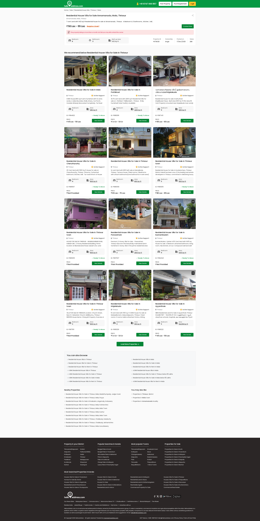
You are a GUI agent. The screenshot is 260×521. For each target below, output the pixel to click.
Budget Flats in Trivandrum (106, 452)
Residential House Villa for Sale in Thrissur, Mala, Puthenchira (87, 405)
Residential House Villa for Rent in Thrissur (83, 367)
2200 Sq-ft (138, 110)
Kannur (66, 465)
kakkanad (150, 454)
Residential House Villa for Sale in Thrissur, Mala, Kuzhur (85, 412)
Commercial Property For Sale (140, 487)
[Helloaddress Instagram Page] (161, 496)
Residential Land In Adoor (105, 487)
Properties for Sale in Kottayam (175, 454)
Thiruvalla (134, 462)
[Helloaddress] (73, 4)
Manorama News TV (107, 501)
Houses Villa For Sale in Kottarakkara (109, 485)
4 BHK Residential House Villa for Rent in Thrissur (85, 381)
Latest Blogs (78, 505)
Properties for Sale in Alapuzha (175, 462)
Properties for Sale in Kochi (173, 449)
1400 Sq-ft (182, 253)
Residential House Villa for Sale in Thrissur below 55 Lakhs (153, 374)
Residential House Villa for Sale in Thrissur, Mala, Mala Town (86, 408)
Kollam (82, 449)
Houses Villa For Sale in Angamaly (75, 482)
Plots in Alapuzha (103, 457)
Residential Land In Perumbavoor (75, 485)
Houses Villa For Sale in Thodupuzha (76, 487)
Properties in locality (145, 401)
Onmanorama (94, 501)
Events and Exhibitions (102, 505)
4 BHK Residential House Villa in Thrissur (82, 370)
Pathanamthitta (85, 452)
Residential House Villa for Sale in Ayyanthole (170, 304)
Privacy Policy (179, 518)
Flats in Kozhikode (103, 460)
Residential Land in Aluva (139, 480)
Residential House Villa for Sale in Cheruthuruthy (81, 162)
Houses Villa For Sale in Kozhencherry (176, 485)
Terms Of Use (188, 518)
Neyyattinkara (135, 465)
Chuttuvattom (121, 501)
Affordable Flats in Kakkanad (107, 454)
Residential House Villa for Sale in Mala (83, 89)
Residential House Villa (81, 10)
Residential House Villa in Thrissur (80, 359)
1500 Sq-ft (93, 181)
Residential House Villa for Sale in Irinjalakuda (125, 304)
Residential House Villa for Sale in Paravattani (125, 233)
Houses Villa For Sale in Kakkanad (108, 480)
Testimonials (88, 505)
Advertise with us (125, 505)
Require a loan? (93, 26)
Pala (132, 460)
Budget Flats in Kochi (104, 449)
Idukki (82, 454)
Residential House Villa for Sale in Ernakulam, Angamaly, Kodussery (89, 401)
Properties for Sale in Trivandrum (175, 452)
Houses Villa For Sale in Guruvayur (175, 482)
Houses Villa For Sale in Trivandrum (75, 477)
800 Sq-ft (137, 181)
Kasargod (83, 465)
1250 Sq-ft (93, 110)
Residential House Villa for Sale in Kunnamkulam (170, 233)
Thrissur (93, 10)
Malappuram (84, 460)
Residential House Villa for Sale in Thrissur (129, 161)
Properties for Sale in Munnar (174, 465)
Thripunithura (151, 462)
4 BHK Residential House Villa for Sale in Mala (84, 378)
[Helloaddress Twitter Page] (158, 496)
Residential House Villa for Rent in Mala (146, 367)
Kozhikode (67, 462)
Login (192, 4)
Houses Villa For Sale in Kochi (106, 477)
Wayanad (83, 462)
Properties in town (141, 398)
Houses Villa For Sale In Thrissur (174, 477)
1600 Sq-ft (93, 324)
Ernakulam (67, 457)
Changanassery (136, 454)
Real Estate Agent (136, 485)
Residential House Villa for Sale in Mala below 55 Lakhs (152, 378)
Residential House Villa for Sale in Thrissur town (173, 162)
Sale (71, 10)
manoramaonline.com (111, 518)
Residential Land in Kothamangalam (142, 482)
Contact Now (187, 26)
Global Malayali (145, 501)
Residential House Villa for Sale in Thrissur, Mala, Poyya (85, 398)
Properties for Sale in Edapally (174, 460)
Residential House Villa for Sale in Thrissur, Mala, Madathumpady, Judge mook (93, 394)
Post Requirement (180, 4)
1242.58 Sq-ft (183, 324)
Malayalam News (81, 501)
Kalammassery (152, 457)
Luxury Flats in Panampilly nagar (108, 465)
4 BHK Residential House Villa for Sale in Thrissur (85, 374)
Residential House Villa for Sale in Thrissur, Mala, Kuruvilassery (87, 426)
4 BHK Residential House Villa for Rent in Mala (148, 381)
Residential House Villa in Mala (143, 359)
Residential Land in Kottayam (140, 477)
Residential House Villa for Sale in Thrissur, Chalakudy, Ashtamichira (89, 423)
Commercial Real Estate (172, 487)
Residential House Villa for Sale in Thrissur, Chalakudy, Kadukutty (88, 419)
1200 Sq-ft (182, 110)
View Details (98, 121)
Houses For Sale (102, 482)
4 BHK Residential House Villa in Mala (145, 370)
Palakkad (67, 460)
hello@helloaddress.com (138, 513)
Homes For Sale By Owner (72, 480)
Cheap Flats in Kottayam (106, 462)
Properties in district (143, 394)
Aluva (149, 452)
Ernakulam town (152, 449)
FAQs (194, 518)
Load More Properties (129, 344)
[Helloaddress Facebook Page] (155, 496)
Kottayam (67, 454)
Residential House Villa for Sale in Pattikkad (125, 90)
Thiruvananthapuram (71, 449)
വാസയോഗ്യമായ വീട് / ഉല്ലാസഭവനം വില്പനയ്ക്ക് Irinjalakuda (172, 90)
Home (66, 10)
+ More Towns (152, 465)
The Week (155, 501)
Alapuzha (67, 452)
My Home (114, 505)
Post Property (165, 4)
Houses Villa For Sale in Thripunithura (176, 480)
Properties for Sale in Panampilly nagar (177, 457)
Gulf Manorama (132, 501)
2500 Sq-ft (138, 253)
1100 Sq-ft (137, 324)
